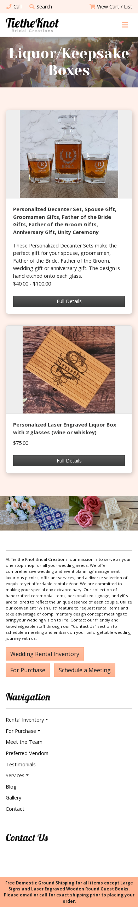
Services (15, 775)
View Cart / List (114, 6)
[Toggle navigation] (124, 25)
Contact (15, 808)
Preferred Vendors (27, 753)
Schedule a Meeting (85, 670)
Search (44, 6)
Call (17, 6)
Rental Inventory (25, 719)
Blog (11, 786)
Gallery (13, 797)
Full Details (69, 301)
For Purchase (27, 670)
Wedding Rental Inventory (44, 654)
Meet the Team (24, 742)
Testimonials (21, 764)
